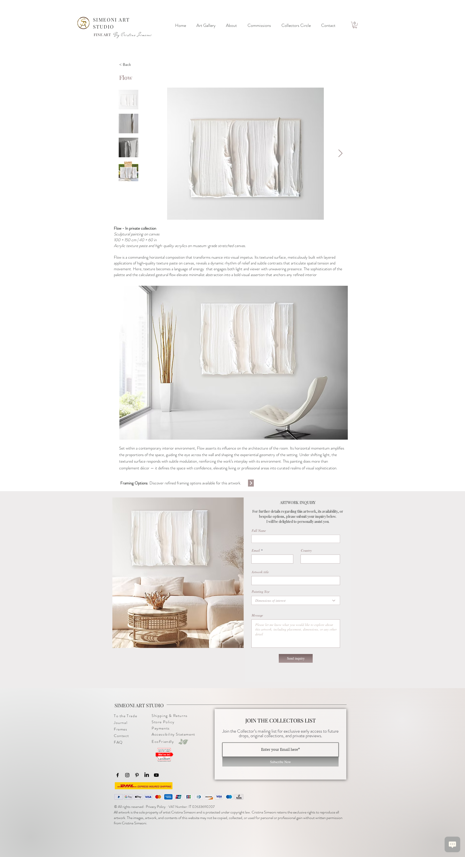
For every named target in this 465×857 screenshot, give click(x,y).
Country (306, 550)
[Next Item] (340, 154)
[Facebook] (117, 775)
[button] (355, 25)
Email (256, 550)
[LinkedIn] (146, 775)
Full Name (259, 530)
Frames (120, 729)
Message (257, 615)
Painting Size (261, 591)
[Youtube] (156, 775)
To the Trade (125, 716)
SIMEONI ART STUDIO (139, 705)
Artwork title (260, 572)
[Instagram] (127, 775)
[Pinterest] (137, 775)
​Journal (120, 722)
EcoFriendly (163, 741)
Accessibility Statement (173, 734)
